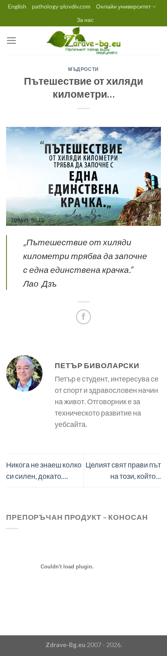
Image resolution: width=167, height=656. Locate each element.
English (17, 6)
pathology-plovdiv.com (61, 6)
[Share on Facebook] (83, 316)
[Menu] (11, 40)
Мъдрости (83, 69)
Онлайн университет (123, 6)
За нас (85, 19)
